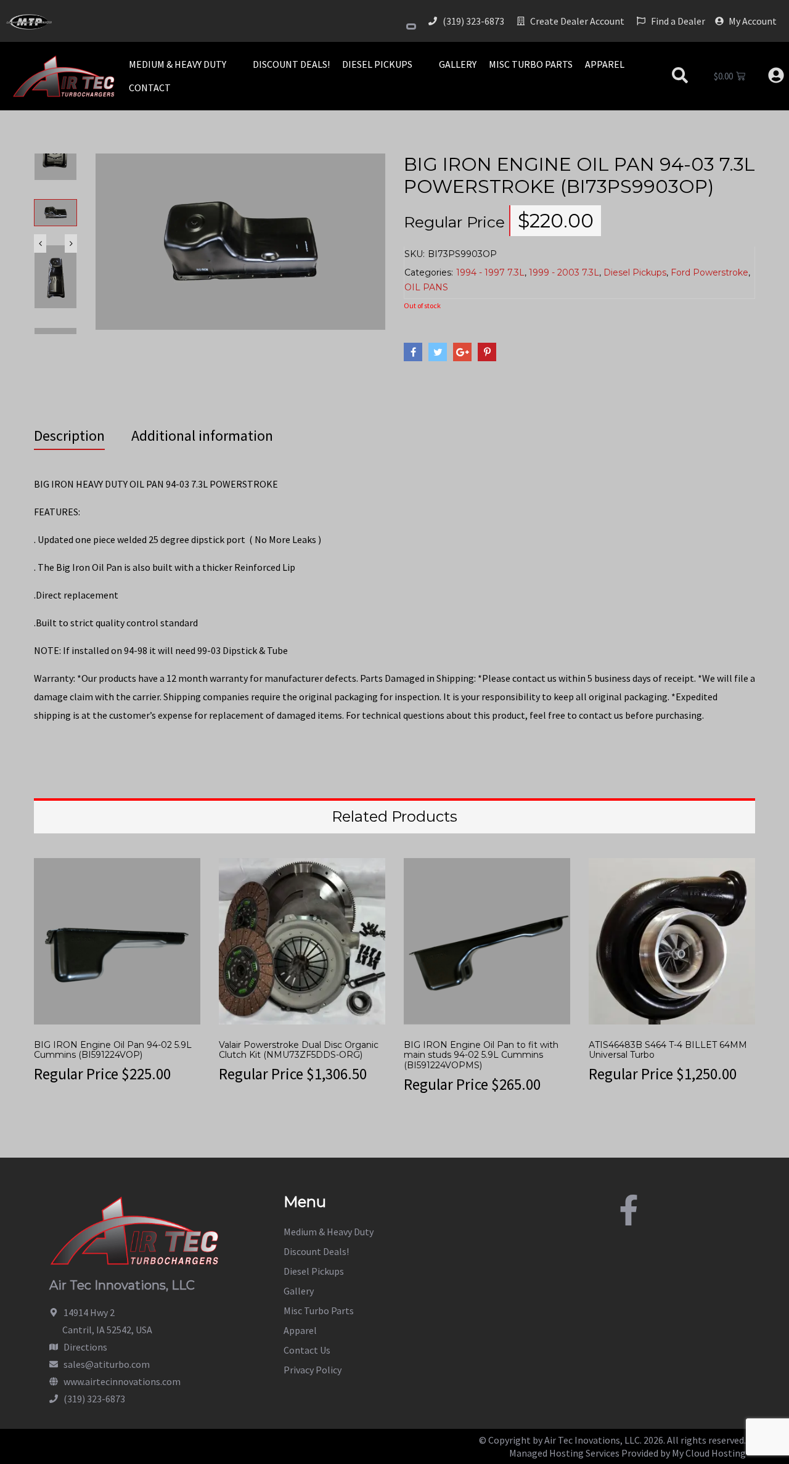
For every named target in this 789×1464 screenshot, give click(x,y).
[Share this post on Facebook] (413, 352)
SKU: (414, 254)
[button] (185, 64)
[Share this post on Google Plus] (462, 352)
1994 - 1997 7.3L (490, 272)
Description (69, 435)
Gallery (299, 1291)
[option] (55, 221)
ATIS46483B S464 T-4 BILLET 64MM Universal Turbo (668, 1050)
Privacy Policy (312, 1370)
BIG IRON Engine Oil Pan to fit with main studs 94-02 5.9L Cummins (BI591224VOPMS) (481, 1055)
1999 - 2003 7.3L (564, 272)
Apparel (300, 1330)
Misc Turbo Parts (319, 1310)
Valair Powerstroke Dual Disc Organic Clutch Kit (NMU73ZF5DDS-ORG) (298, 1050)
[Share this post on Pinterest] (487, 352)
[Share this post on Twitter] (437, 352)
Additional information (202, 435)
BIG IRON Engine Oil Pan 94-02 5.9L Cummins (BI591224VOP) (113, 1050)
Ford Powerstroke (709, 272)
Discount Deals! (316, 1251)
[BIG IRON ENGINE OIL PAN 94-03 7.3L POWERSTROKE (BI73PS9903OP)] (240, 240)
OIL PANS (426, 287)
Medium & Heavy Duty (329, 1231)
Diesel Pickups (634, 272)
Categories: (428, 272)
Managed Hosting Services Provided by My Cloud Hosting (627, 1453)
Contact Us (307, 1350)
